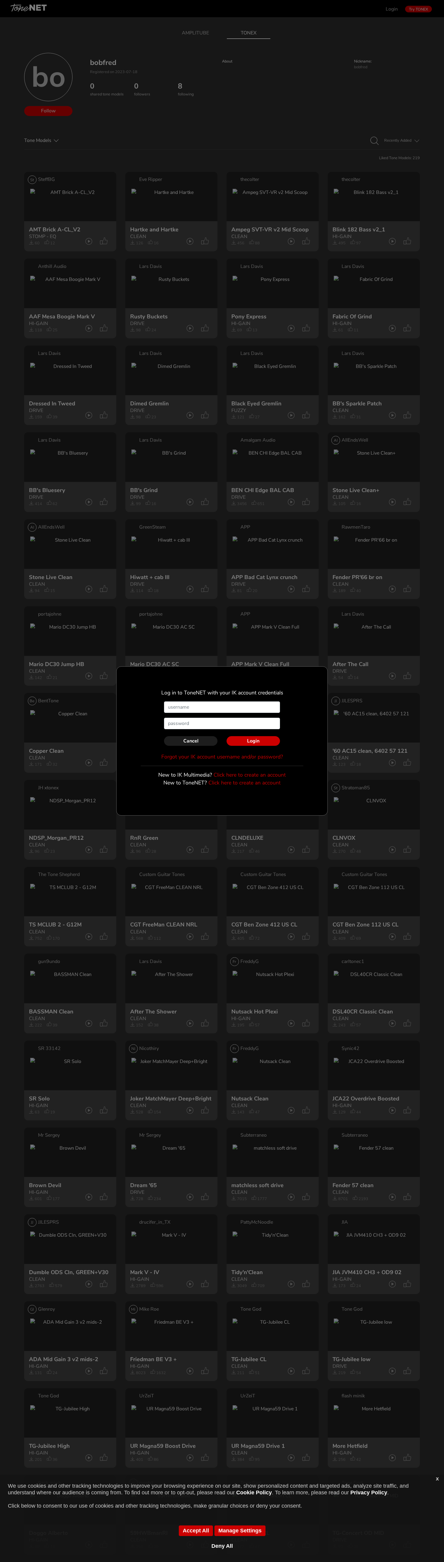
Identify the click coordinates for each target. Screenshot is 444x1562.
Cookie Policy (254, 1493)
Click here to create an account (250, 774)
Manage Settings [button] (240, 1531)
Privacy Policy (368, 1493)
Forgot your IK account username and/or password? (222, 756)
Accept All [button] (196, 1531)
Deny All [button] (222, 1546)
